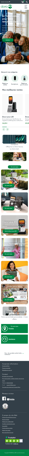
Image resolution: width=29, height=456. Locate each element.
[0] (22, 2)
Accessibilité (4, 426)
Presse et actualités (6, 368)
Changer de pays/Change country (9, 417)
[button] (3, 129)
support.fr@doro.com (11, 385)
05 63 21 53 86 (10, 383)
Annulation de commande (7, 376)
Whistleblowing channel (7, 370)
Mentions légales (5, 419)
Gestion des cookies (6, 430)
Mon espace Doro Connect (7, 432)
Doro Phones (5, 2)
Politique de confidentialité (7, 421)
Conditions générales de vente (8, 423)
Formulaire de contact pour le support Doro (11, 387)
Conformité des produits (7, 428)
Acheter (8, 40)
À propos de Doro (5, 366)
